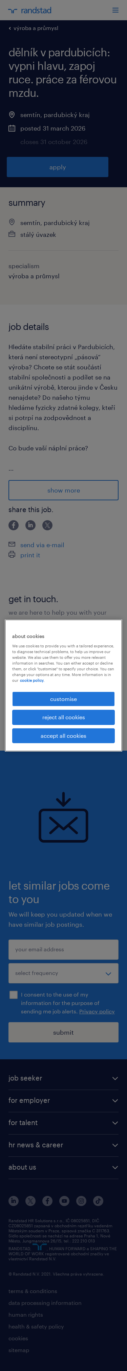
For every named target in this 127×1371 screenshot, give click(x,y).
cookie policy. (32, 680)
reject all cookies (63, 717)
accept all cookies (63, 735)
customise (63, 699)
